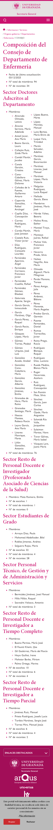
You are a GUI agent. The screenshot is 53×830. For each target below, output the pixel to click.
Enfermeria (9, 38)
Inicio (4, 29)
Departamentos (28, 34)
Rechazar (31, 822)
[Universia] (26, 787)
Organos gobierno (12, 34)
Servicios (23, 30)
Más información (27, 815)
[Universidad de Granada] (26, 6)
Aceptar (11, 822)
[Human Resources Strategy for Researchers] (26, 795)
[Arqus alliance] (26, 778)
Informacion (13, 30)
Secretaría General (26, 13)
